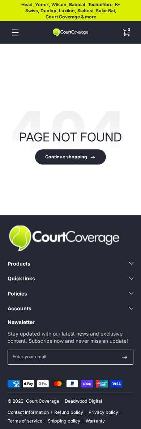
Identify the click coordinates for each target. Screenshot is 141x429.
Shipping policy (64, 421)
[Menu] (15, 32)
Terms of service (25, 421)
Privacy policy (103, 412)
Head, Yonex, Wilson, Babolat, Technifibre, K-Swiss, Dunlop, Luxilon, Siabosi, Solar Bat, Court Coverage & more (70, 10)
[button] (125, 32)
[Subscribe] (124, 357)
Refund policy (68, 412)
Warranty (95, 421)
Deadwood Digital (83, 401)
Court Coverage (42, 401)
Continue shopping (66, 156)
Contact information (28, 412)
